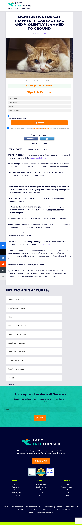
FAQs (67, 493)
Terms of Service (36, 128)
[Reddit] (3, 264)
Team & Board (41, 490)
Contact (67, 484)
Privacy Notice (66, 490)
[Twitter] (47, 138)
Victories (15, 490)
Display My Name (15, 116)
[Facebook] (31, 138)
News (15, 484)
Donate (41, 461)
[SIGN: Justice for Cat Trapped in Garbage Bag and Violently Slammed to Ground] (39, 58)
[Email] (3, 270)
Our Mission (41, 484)
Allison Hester (40, 33)
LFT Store (66, 496)
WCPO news (45, 244)
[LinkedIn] (3, 258)
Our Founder (41, 487)
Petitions (15, 487)
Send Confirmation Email (18, 118)
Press (41, 493)
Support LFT (15, 496)
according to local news (40, 158)
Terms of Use (67, 487)
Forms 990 (41, 496)
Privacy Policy (47, 128)
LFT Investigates (15, 493)
